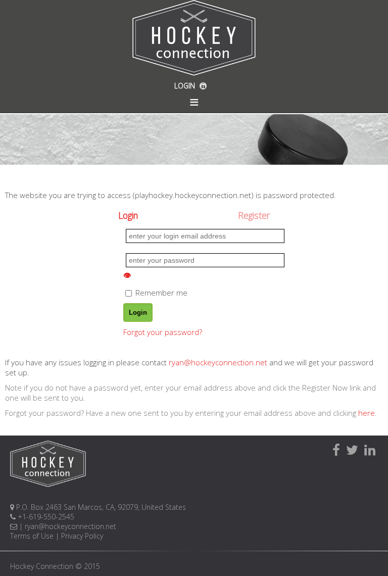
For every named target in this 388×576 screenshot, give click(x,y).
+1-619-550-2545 (45, 516)
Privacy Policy (82, 536)
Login (128, 215)
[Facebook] (336, 450)
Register (254, 215)
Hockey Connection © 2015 (55, 566)
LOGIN (185, 85)
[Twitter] (352, 450)
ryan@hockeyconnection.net (218, 362)
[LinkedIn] (369, 450)
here (366, 413)
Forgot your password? (162, 332)
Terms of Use (32, 536)
